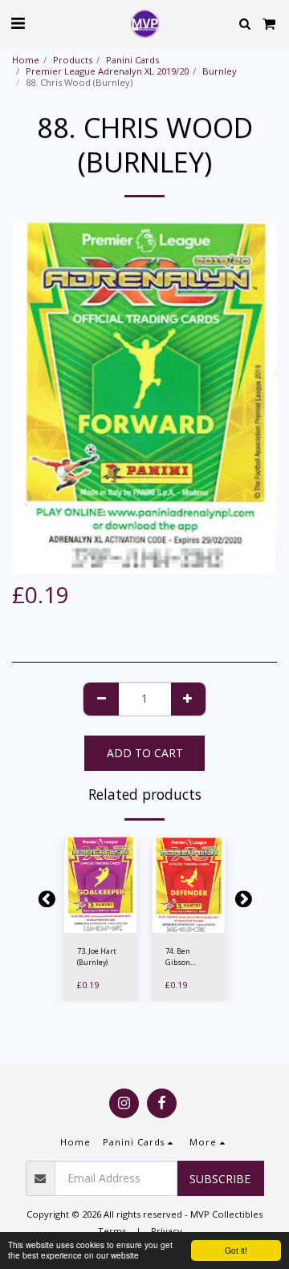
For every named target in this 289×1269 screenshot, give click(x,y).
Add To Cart (100, 924)
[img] (100, 885)
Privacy (166, 1231)
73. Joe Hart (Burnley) (96, 956)
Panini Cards (132, 60)
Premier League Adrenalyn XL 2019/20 (107, 71)
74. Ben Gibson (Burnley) (180, 956)
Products (72, 60)
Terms (112, 1231)
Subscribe (219, 1178)
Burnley (219, 71)
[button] (17, 22)
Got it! (236, 1250)
